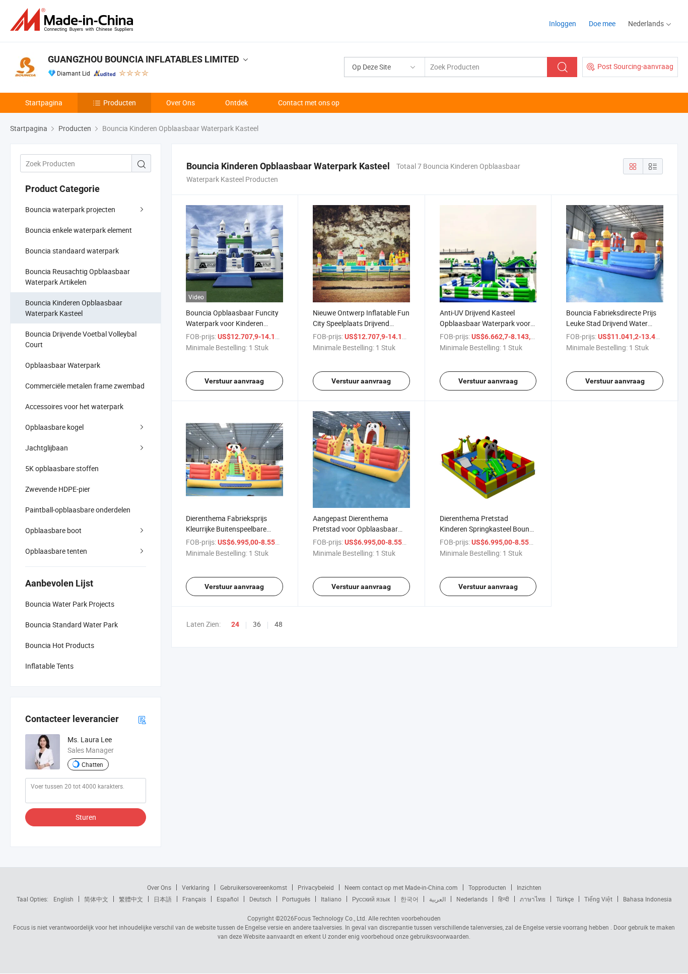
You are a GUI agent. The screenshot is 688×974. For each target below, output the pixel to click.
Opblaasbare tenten (56, 551)
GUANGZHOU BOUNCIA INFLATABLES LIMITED (143, 59)
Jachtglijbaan (46, 447)
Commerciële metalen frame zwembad (85, 386)
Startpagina (43, 102)
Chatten (92, 764)
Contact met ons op (308, 102)
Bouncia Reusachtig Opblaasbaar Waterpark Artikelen (77, 277)
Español (228, 899)
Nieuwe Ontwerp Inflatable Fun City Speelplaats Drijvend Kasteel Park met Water (361, 323)
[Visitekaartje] (142, 719)
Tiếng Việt (598, 899)
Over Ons (180, 102)
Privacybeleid (316, 887)
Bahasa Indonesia (647, 899)
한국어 (409, 899)
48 (278, 624)
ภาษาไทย (532, 899)
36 (257, 624)
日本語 (163, 899)
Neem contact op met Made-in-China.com (401, 887)
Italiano (331, 899)
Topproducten (487, 887)
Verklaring (196, 887)
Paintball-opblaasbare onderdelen (77, 509)
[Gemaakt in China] (75, 20)
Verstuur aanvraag (234, 381)
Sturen (86, 817)
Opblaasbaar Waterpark (62, 365)
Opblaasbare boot (53, 530)
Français (194, 899)
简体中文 (96, 899)
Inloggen (562, 23)
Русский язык (371, 899)
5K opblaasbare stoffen (62, 468)
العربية (437, 899)
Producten (119, 102)
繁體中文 (131, 899)
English (63, 899)
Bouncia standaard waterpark (72, 250)
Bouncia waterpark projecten (70, 209)
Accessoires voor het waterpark (74, 406)
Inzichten (529, 887)
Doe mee (602, 23)
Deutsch (260, 899)
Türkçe (565, 899)
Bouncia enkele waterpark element (78, 230)
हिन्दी (503, 899)
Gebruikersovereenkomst (253, 887)
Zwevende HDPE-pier (57, 489)
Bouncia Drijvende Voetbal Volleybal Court (80, 339)
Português (296, 899)
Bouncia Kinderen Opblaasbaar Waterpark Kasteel (73, 308)
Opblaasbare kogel (54, 427)
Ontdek (236, 102)
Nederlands (472, 899)
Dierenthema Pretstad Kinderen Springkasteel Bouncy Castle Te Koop (488, 528)
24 (235, 624)
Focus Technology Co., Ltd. (330, 918)
